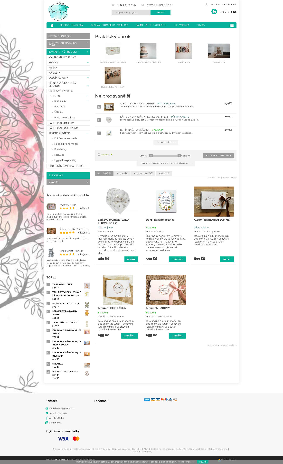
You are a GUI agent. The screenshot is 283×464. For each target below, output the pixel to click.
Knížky (53, 67)
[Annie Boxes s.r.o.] (58, 11)
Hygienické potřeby (65, 160)
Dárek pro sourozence (64, 128)
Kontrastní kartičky (62, 57)
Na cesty (55, 72)
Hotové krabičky (72, 25)
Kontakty (137, 449)
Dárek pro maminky (61, 123)
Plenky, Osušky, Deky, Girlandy (63, 84)
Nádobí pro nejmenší (66, 144)
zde (193, 462)
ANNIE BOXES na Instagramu (159, 449)
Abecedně (164, 174)
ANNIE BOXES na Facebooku (191, 449)
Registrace (230, 4)
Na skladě (106, 155)
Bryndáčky (60, 149)
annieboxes (55, 422)
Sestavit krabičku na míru (109, 25)
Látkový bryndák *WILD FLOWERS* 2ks (154, 116)
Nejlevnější (104, 174)
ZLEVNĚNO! (182, 25)
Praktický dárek (59, 133)
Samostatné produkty (151, 25)
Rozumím (203, 462)
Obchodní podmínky (141, 452)
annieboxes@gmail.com (61, 408)
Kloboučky (60, 101)
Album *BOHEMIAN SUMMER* (147, 103)
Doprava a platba (121, 449)
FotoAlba (59, 155)
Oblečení (55, 96)
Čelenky (58, 112)
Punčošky (59, 106)
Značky (54, 182)
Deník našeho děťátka (141, 130)
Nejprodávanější (143, 174)
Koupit (131, 259)
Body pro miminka (64, 117)
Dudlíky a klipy (58, 78)
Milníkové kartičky (61, 91)
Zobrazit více (164, 142)
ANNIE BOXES (56, 418)
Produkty (105, 449)
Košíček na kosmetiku (66, 138)
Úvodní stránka (52, 25)
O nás (201, 25)
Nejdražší (122, 174)
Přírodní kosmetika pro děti (67, 166)
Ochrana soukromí (217, 449)
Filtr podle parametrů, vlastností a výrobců (164, 163)
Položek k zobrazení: (218, 155)
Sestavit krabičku (62, 449)
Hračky (53, 62)
